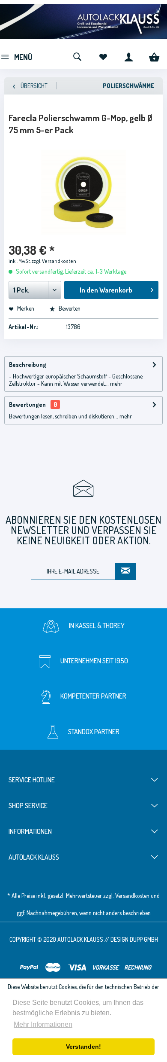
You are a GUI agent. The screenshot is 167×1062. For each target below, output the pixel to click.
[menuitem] (16, 56)
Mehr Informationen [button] (43, 1024)
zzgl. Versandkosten (54, 261)
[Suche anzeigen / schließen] (77, 56)
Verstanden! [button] (83, 1046)
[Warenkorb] (154, 56)
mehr (115, 383)
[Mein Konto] (128, 56)
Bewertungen (27, 404)
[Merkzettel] (103, 56)
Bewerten (69, 308)
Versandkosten (132, 895)
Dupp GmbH (144, 939)
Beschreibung (27, 364)
